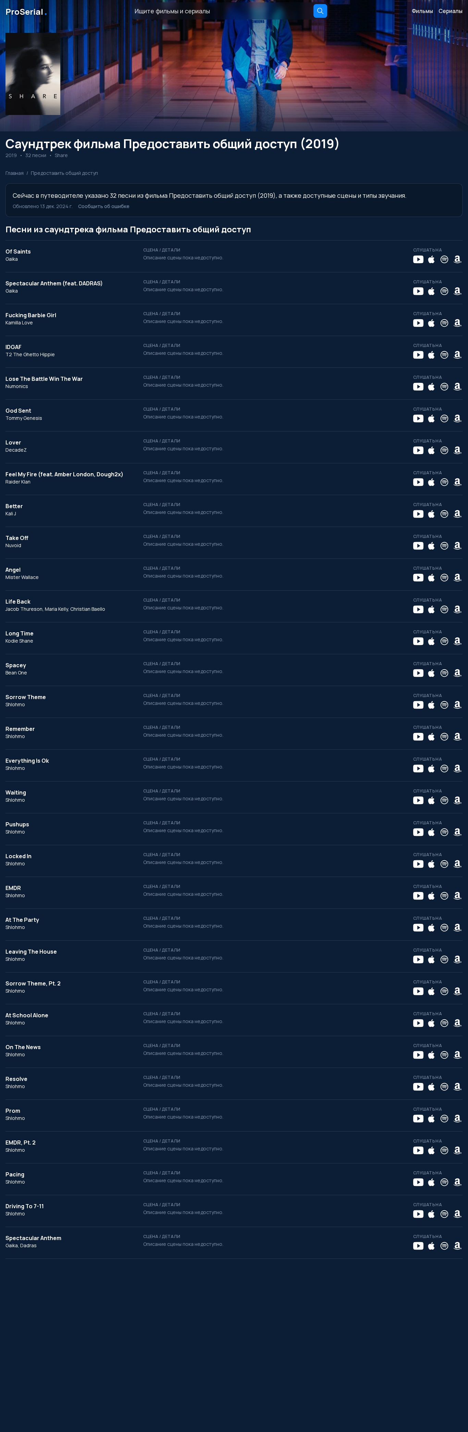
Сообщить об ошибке (104, 206)
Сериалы (451, 11)
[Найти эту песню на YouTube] (418, 259)
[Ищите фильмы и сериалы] (320, 11)
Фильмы (422, 11)
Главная (14, 173)
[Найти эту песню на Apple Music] (431, 259)
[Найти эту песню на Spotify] (444, 259)
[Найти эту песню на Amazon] (457, 259)
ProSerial (26, 11)
